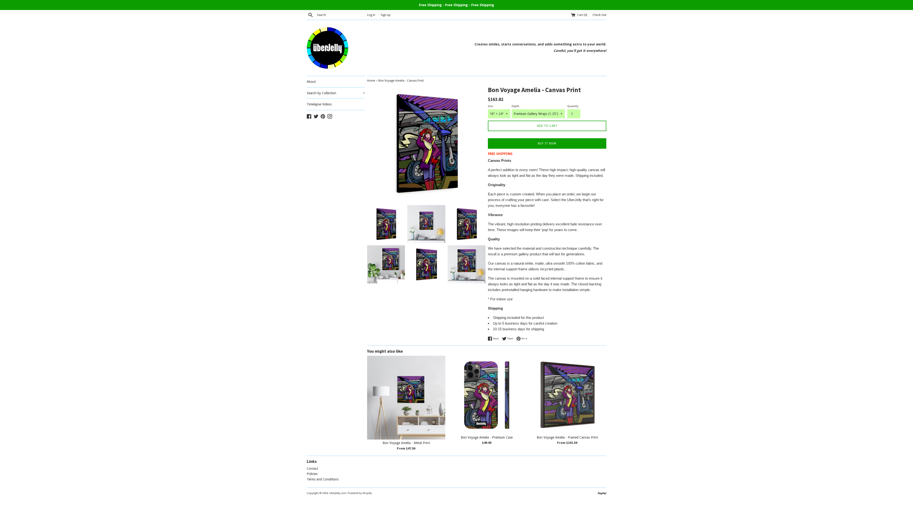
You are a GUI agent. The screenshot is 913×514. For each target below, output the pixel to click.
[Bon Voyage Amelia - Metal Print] (406, 398)
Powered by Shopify (360, 493)
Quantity (572, 106)
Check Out (599, 15)
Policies (312, 474)
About (311, 82)
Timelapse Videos (319, 104)
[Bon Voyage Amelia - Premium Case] (487, 395)
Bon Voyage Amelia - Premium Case (487, 437)
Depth (515, 106)
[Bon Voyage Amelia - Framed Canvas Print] (567, 395)
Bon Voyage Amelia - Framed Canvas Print (567, 437)
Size (490, 106)
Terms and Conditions (323, 479)
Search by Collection (336, 93)
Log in (371, 15)
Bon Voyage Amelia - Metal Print (406, 443)
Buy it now (547, 143)
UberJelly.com (337, 493)
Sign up (385, 15)
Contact (312, 468)
